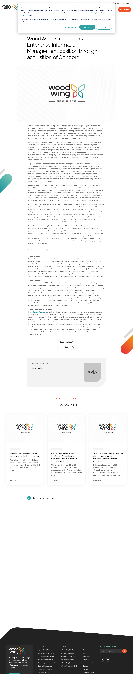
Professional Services (45, 669)
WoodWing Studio (67, 650)
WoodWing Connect (68, 663)
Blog (84, 653)
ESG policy (86, 656)
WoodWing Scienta (68, 656)
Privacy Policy (95, 13)
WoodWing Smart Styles (69, 666)
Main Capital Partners (36, 312)
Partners (86, 659)
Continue (87, 27)
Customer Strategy (44, 672)
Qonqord (31, 283)
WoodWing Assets (67, 653)
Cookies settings (70, 27)
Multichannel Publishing (46, 653)
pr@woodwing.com (65, 250)
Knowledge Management (46, 663)
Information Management (46, 659)
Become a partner (89, 663)
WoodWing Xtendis (68, 659)
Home (8, 24)
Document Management (46, 656)
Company (15, 24)
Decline (104, 27)
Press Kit (86, 669)
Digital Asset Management (47, 650)
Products (64, 646)
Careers (85, 666)
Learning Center (88, 672)
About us (86, 650)
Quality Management (45, 666)
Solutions (41, 646)
